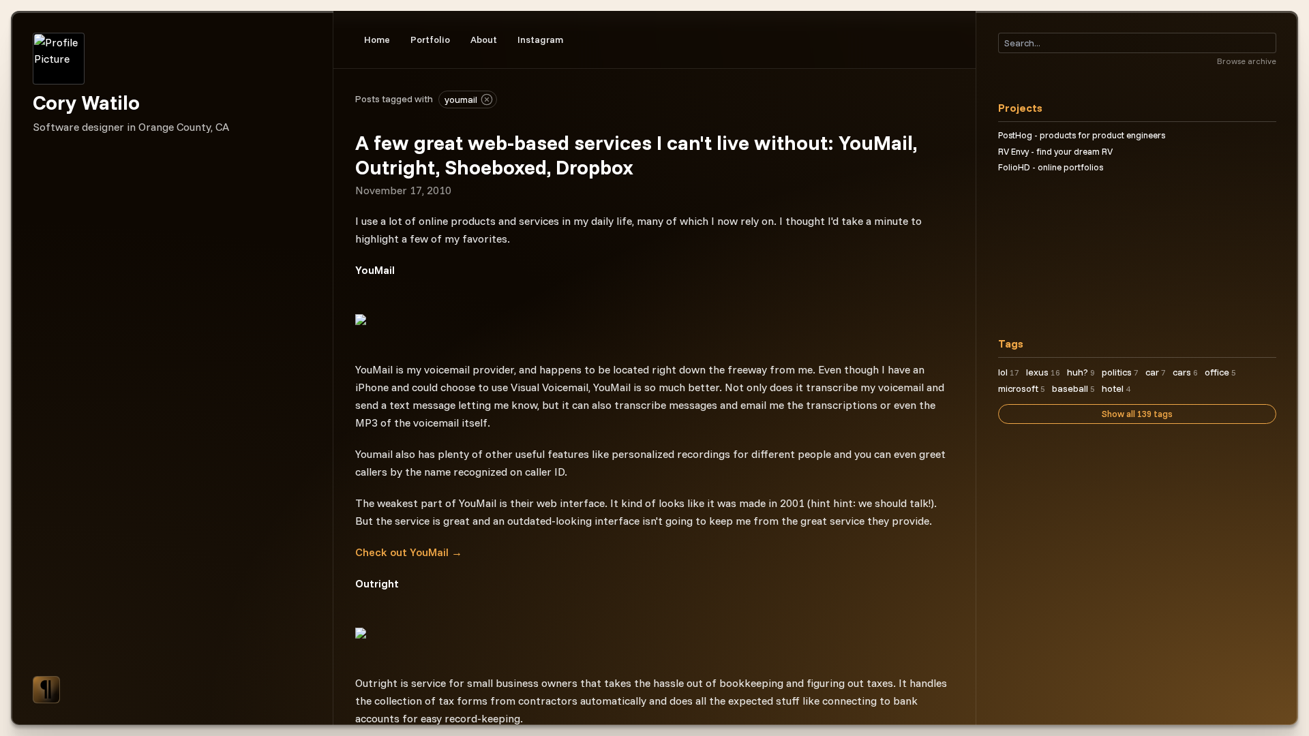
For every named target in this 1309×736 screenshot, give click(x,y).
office (1220, 372)
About (483, 39)
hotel (1116, 388)
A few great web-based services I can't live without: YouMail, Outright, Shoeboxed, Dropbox (636, 154)
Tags (1010, 343)
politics (1120, 372)
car (1155, 372)
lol (1008, 372)
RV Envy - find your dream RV (1055, 151)
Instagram (540, 39)
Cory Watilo (86, 102)
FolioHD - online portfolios (1050, 167)
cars (1185, 372)
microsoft (1021, 388)
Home (377, 39)
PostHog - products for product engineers (1081, 134)
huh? (1081, 372)
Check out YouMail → (408, 552)
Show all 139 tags (1137, 413)
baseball (1073, 388)
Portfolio (430, 39)
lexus (1043, 372)
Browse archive (1246, 61)
